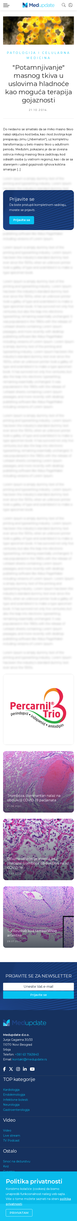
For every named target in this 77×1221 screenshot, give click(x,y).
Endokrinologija (14, 1112)
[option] (38, 718)
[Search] (64, 5)
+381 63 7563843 (27, 1072)
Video (7, 1148)
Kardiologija (11, 1107)
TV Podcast (11, 1158)
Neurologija (11, 1122)
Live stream (11, 1153)
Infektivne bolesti (15, 1117)
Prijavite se (21, 220)
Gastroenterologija (16, 1127)
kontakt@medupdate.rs (30, 1076)
